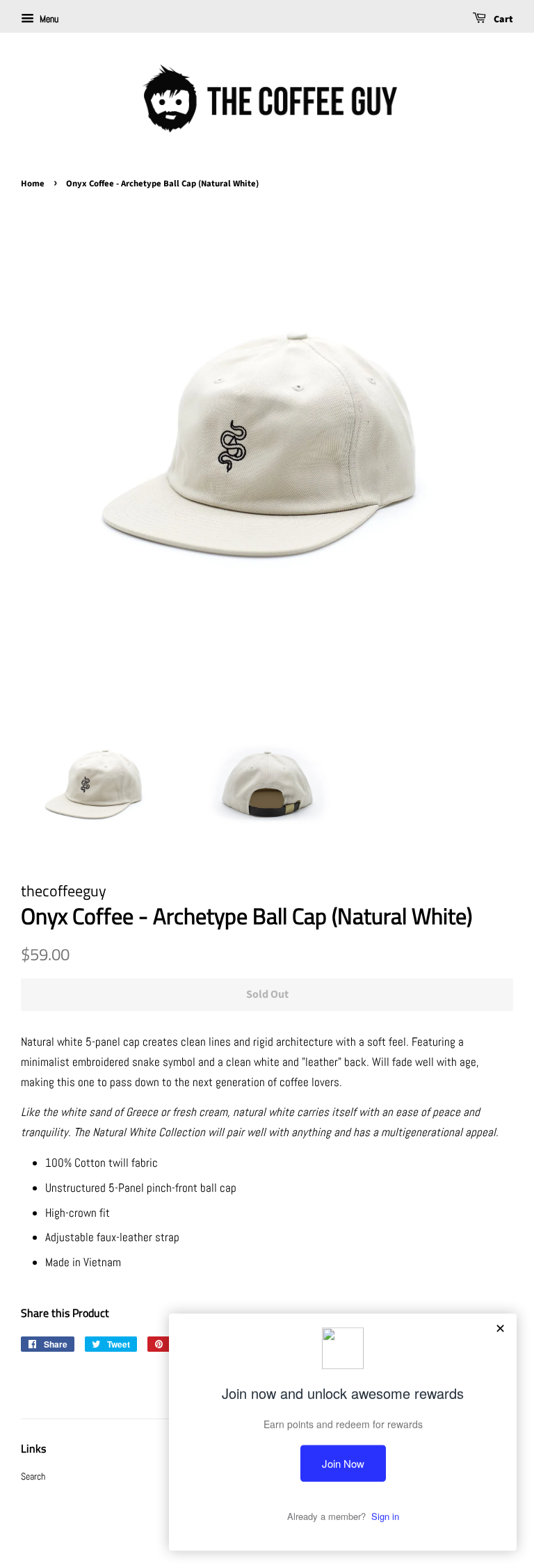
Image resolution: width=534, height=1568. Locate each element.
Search (33, 1476)
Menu (48, 19)
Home (32, 183)
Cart (502, 19)
